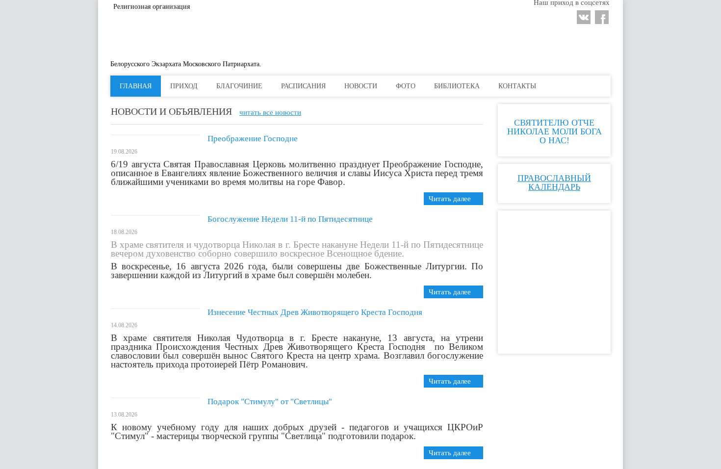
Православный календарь (554, 291)
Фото (457, 86)
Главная (188, 86)
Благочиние (291, 86)
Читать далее (450, 199)
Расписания (355, 86)
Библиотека (509, 86)
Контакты (569, 86)
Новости (412, 86)
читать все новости (270, 112)
